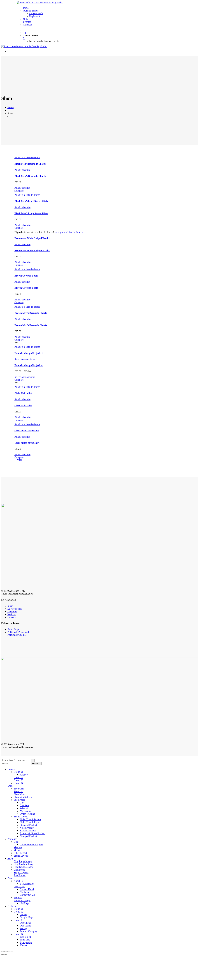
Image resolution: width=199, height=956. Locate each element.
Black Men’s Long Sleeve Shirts (31, 201)
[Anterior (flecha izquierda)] (2, 954)
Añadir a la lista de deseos (27, 157)
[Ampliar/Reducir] (12, 951)
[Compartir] (5, 951)
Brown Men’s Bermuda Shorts (30, 313)
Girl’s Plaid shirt (23, 393)
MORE (20, 460)
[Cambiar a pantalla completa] (8, 951)
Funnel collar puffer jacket (28, 353)
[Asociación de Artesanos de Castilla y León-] (40, 2)
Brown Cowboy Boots (26, 275)
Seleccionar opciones (24, 359)
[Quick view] (15, 185)
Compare (18, 190)
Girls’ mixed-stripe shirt (26, 430)
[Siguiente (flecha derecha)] (5, 954)
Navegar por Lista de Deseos (69, 232)
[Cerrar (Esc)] (2, 951)
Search (35, 763)
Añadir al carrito (22, 170)
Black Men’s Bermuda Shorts (30, 163)
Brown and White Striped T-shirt (32, 238)
